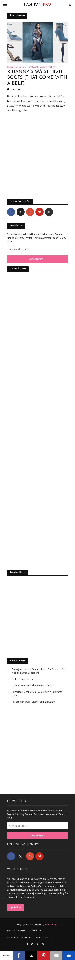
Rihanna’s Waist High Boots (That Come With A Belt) (37, 77)
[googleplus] (30, 212)
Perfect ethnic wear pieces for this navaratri (33, 701)
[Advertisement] (37, 157)
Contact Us (35, 930)
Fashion (37, 5)
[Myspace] (49, 212)
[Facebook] (11, 212)
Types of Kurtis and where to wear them (32, 685)
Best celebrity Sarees (22, 679)
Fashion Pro (51, 924)
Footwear (32, 67)
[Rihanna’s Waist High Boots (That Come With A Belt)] (37, 42)
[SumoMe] (68, 955)
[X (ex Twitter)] (21, 212)
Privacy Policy (42, 937)
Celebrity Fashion (16, 67)
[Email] (56, 955)
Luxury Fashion (48, 67)
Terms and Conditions (19, 937)
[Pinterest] (39, 212)
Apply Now (15, 907)
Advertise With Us (16, 930)
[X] (31, 955)
